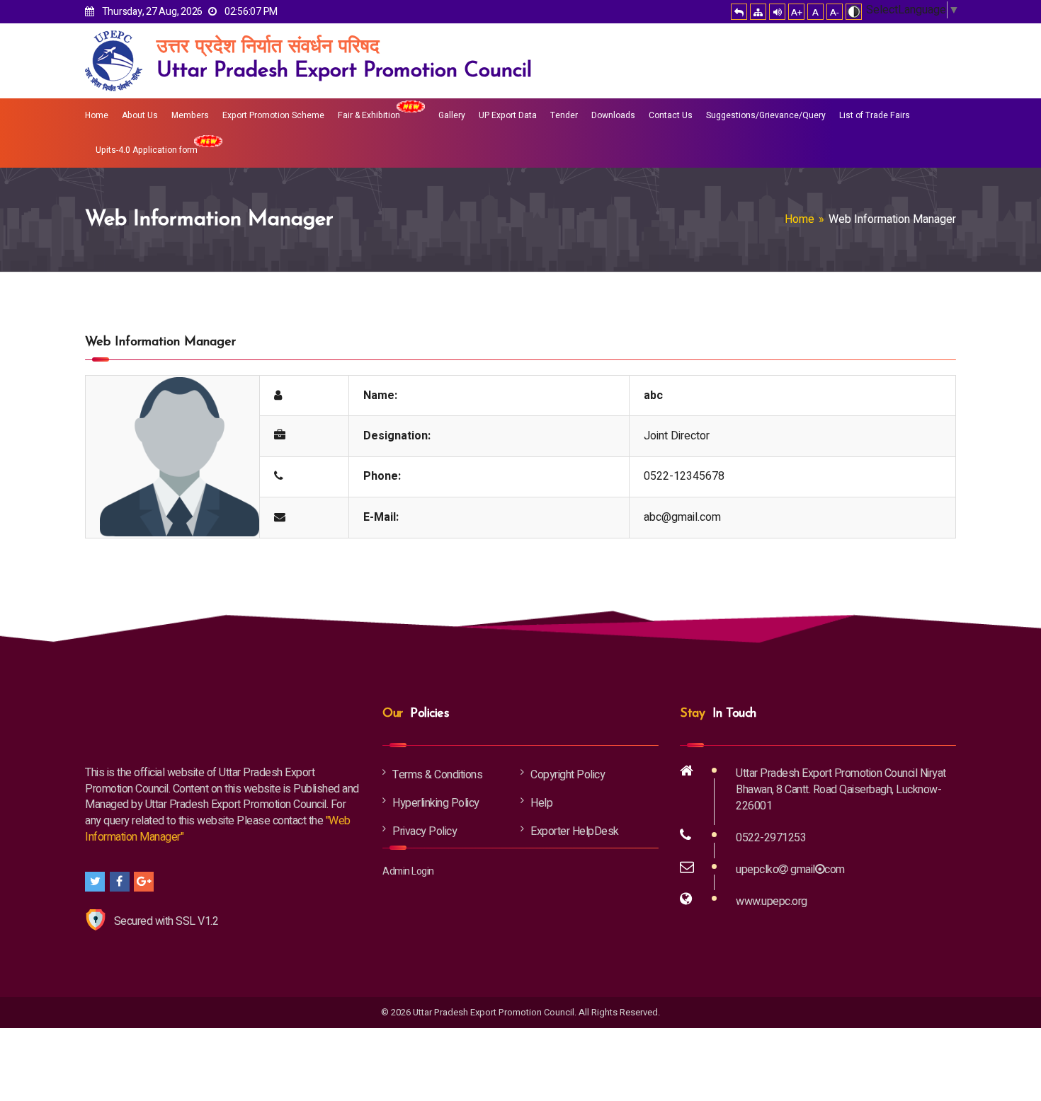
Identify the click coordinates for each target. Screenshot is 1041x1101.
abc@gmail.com (682, 517)
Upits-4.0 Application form (147, 150)
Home (96, 115)
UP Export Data (508, 115)
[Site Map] (758, 12)
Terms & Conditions (437, 774)
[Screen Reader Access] (777, 12)
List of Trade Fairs (874, 115)
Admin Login (408, 871)
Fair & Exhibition (369, 115)
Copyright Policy (567, 774)
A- (834, 12)
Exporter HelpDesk (574, 831)
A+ (796, 12)
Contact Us (671, 115)
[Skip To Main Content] (739, 12)
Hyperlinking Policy (435, 803)
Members (190, 115)
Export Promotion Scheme (273, 115)
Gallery (451, 115)
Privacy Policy (424, 831)
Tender (564, 115)
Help (541, 803)
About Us (140, 115)
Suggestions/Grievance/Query (766, 115)
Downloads (613, 115)
